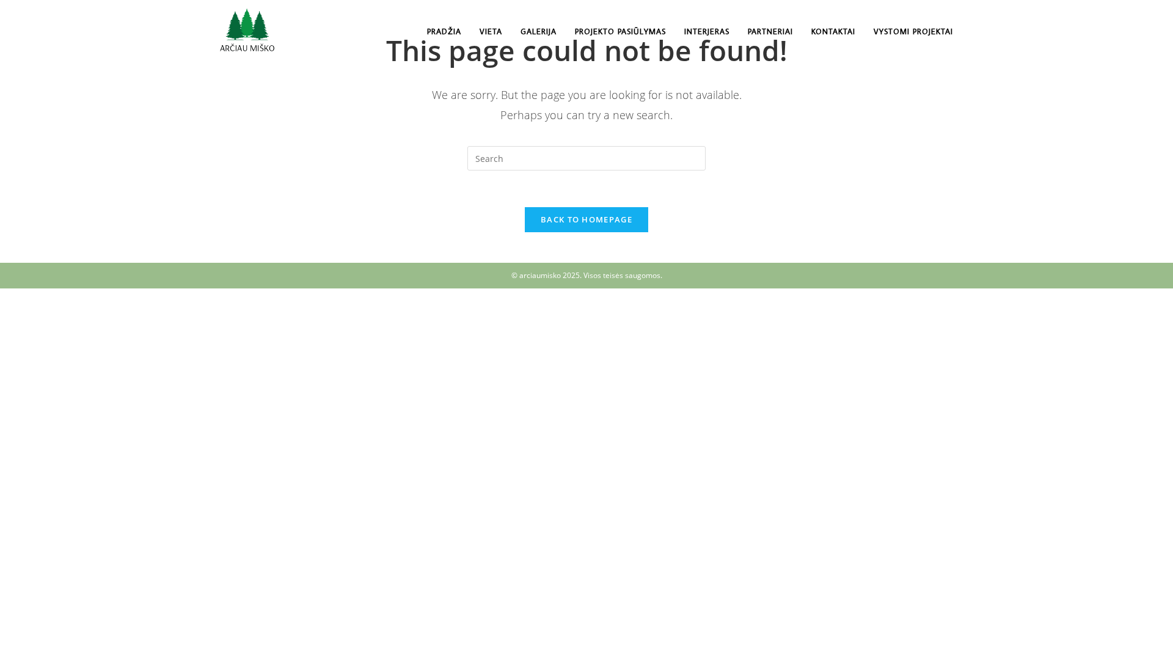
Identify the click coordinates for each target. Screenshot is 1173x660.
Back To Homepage (586, 219)
